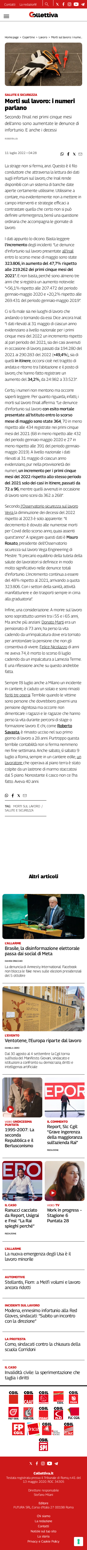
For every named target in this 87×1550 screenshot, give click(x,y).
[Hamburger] (6, 16)
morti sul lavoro (26, 806)
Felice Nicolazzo (53, 646)
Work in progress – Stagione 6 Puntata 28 (64, 1215)
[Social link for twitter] (57, 4)
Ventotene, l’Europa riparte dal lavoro (43, 1040)
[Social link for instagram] (69, 4)
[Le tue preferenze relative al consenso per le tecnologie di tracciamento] (78, 1541)
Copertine (28, 37)
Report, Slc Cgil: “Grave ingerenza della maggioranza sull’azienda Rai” (64, 1134)
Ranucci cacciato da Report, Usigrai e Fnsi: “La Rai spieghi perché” (22, 1218)
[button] (62, 154)
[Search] (47, 4)
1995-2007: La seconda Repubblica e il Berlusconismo (19, 1137)
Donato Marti (53, 622)
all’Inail (67, 251)
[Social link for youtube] (76, 4)
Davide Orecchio (13, 961)
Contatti (9, 4)
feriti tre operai (17, 695)
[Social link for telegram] (83, 4)
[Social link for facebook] (63, 4)
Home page (12, 37)
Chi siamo (43, 1516)
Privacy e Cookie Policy (43, 1541)
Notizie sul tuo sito (43, 1531)
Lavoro (43, 37)
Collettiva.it (43, 1473)
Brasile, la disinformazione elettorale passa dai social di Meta (42, 951)
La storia (43, 1536)
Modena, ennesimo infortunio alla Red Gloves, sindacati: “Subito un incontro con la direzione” (41, 1316)
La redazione (28, 4)
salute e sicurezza (19, 810)
